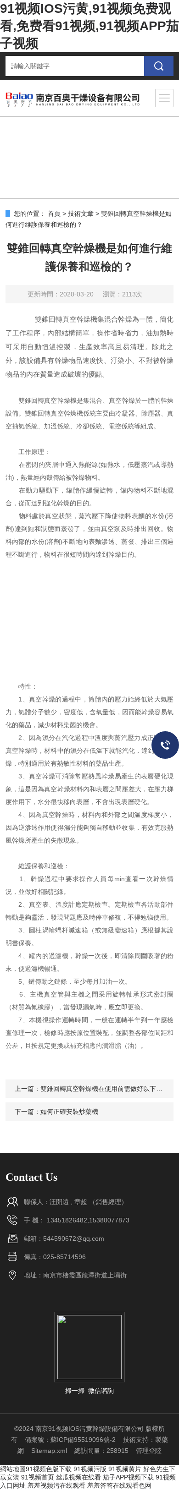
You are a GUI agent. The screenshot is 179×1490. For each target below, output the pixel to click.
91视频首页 (37, 1477)
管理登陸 (149, 1450)
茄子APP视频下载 (128, 1477)
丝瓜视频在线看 (78, 1477)
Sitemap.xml (49, 1450)
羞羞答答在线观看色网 (119, 1485)
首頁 (54, 213)
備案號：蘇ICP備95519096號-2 (70, 1439)
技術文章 (81, 213)
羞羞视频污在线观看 (56, 1485)
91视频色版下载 (49, 1469)
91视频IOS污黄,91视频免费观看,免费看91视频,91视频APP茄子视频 (89, 25)
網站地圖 (13, 1469)
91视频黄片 (124, 1469)
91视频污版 (89, 1469)
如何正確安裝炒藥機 (69, 1111)
